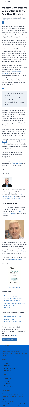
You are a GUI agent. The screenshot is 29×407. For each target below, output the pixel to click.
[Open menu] (26, 2)
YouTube (22, 251)
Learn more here (5, 19)
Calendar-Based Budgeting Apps (14, 303)
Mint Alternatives (9, 305)
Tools (6, 363)
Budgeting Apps (9, 386)
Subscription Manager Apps (13, 298)
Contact (6, 381)
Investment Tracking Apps (12, 321)
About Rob (7, 378)
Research (7, 365)
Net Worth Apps (9, 319)
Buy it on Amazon (14, 287)
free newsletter (17, 163)
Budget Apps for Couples (12, 301)
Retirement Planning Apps (12, 316)
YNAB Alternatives (10, 308)
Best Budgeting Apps (11, 296)
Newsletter (7, 370)
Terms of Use (15, 404)
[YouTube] (3, 399)
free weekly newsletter (16, 259)
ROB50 (15, 335)
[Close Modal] (3, 22)
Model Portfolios (9, 368)
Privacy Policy (6, 404)
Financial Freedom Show (12, 198)
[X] (2, 399)
